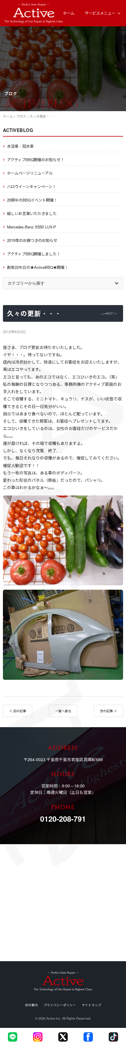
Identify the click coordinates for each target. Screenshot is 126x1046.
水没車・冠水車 (20, 146)
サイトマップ (91, 1005)
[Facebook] (88, 1037)
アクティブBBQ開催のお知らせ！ (35, 159)
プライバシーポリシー (60, 1005)
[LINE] (12, 1037)
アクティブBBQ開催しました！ (33, 254)
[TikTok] (113, 1037)
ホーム (68, 13)
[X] (63, 1037)
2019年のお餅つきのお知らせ (32, 240)
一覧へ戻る (63, 710)
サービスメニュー (100, 13)
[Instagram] (38, 1037)
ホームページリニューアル (29, 173)
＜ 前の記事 (17, 710)
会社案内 (31, 1005)
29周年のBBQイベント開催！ (32, 200)
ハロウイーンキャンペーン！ (31, 186)
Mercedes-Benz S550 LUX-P (31, 227)
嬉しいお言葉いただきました (32, 213)
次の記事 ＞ (108, 710)
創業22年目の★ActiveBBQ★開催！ (37, 267)
